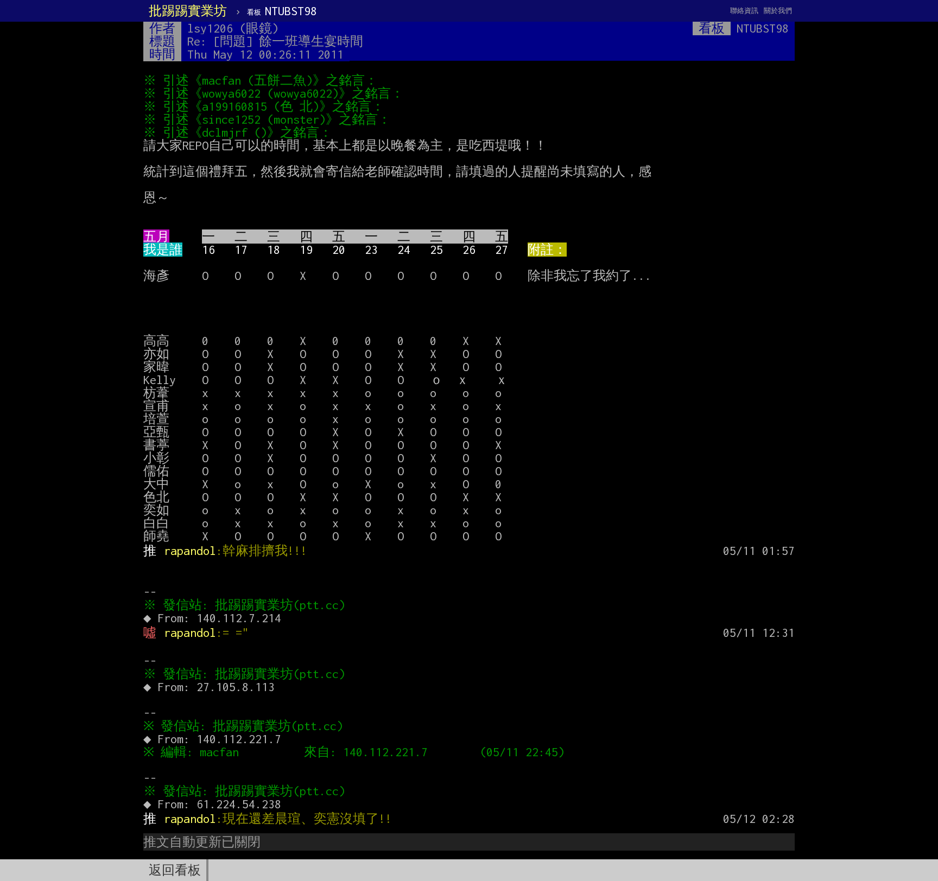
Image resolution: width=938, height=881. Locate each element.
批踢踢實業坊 (188, 11)
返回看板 (175, 870)
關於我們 (778, 10)
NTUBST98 (282, 11)
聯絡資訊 (744, 10)
